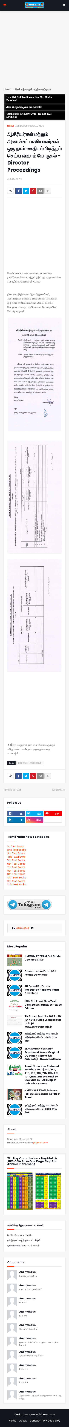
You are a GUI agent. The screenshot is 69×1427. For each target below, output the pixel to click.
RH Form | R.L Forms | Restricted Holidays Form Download (42, 990)
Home (10, 126)
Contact (35, 1420)
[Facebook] (18, 191)
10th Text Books (16, 877)
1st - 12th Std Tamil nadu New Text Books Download (29, 99)
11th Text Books (16, 881)
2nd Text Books (16, 850)
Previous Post (13, 790)
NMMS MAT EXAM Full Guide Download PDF (43, 958)
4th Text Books (16, 856)
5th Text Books (16, 860)
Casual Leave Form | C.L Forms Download (40, 973)
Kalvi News (22, 928)
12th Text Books (16, 884)
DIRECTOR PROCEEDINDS (30, 126)
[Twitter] (26, 191)
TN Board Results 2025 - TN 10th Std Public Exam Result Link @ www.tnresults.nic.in (43, 1021)
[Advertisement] (34, 50)
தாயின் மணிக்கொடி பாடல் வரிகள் (23, 1245)
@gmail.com (40, 1142)
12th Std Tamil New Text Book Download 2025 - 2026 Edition (43, 1005)
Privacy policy (51, 1420)
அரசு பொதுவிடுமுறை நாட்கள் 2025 (24, 107)
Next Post (58, 790)
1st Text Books (15, 846)
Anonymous (27, 1272)
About (23, 1420)
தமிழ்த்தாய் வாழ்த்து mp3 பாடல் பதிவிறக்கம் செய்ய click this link (41, 1037)
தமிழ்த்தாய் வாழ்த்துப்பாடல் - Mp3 (23, 1240)
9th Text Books (16, 874)
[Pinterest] (33, 191)
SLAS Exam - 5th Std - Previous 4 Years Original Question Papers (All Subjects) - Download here (43, 1054)
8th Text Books (16, 870)
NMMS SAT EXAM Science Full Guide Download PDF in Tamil (43, 1094)
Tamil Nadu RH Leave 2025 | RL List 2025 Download (29, 115)
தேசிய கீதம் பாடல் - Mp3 (19, 1235)
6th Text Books (16, 864)
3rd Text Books (16, 853)
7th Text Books (16, 867)
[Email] (40, 191)
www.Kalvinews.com (42, 1414)
